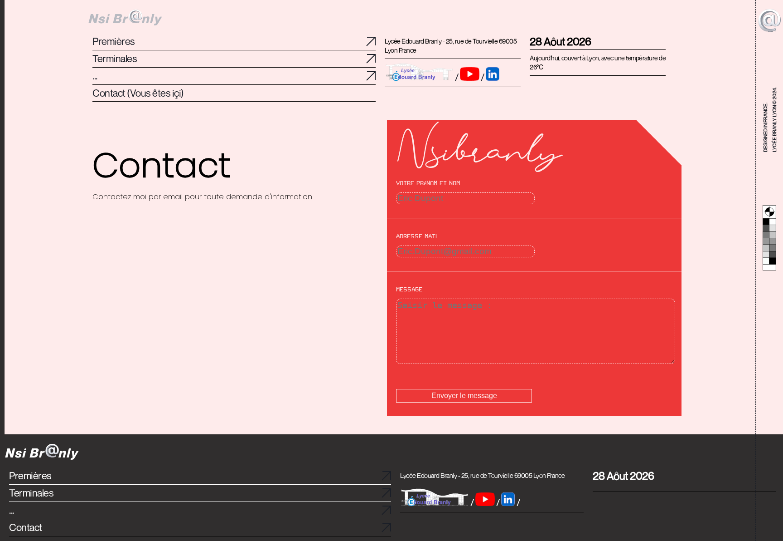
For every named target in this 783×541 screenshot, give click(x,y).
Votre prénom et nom (428, 183)
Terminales (31, 493)
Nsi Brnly (124, 18)
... (11, 510)
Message (409, 289)
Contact (25, 527)
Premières (30, 476)
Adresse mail (417, 236)
